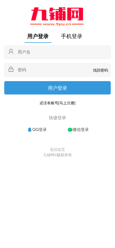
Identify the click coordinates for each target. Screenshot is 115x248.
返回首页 (57, 149)
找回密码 (100, 70)
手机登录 (71, 36)
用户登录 (38, 36)
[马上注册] (66, 102)
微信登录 (81, 129)
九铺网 (48, 154)
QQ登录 (39, 129)
